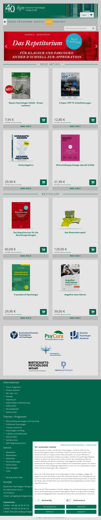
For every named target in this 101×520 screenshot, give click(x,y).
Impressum (91, 445)
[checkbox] (37, 500)
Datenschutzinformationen (72, 445)
